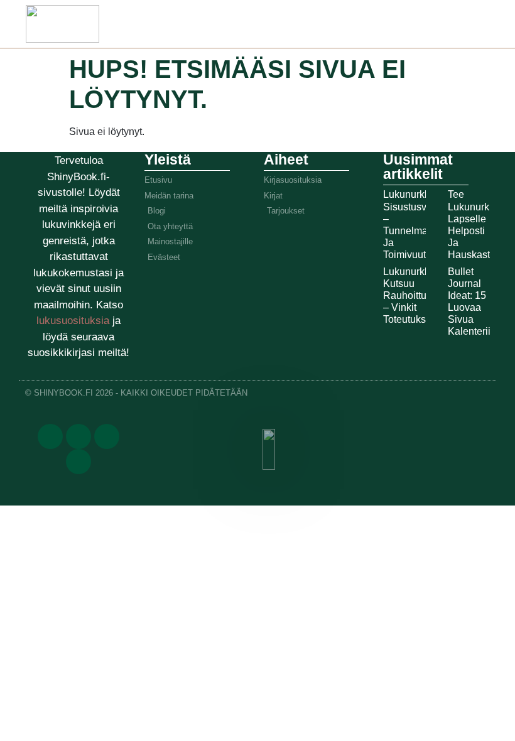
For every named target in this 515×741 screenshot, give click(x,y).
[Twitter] (78, 436)
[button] (357, 21)
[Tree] (78, 461)
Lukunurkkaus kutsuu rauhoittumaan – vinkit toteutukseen (417, 295)
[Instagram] (106, 436)
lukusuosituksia (74, 321)
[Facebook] (50, 436)
